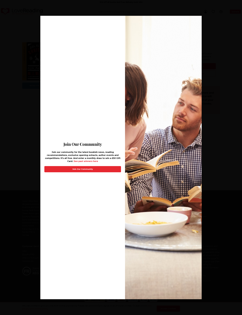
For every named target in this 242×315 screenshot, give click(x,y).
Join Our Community (82, 169)
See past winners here (86, 161)
